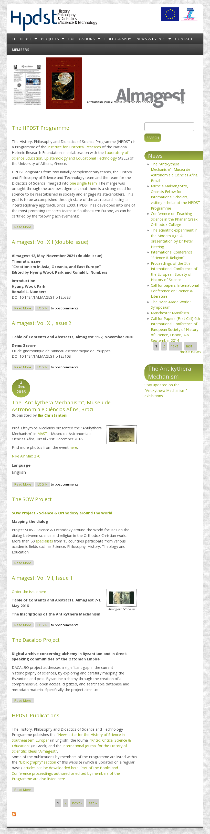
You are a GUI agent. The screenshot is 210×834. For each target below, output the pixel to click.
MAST (42, 433)
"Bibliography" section (37, 762)
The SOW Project (32, 499)
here (73, 447)
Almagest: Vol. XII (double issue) (50, 241)
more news (190, 352)
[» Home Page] (53, 30)
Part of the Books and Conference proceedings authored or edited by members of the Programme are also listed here (66, 773)
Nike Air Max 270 (26, 456)
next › (77, 803)
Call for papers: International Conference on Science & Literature (175, 291)
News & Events (151, 39)
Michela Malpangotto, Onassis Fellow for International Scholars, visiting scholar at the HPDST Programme (176, 197)
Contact (184, 39)
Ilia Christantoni (52, 415)
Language (21, 465)
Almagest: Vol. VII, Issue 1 (42, 577)
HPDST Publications (35, 715)
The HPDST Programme (40, 127)
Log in (42, 308)
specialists (44, 541)
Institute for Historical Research (74, 146)
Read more (24, 226)
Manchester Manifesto (170, 312)
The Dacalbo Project (36, 639)
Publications (81, 39)
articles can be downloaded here (51, 767)
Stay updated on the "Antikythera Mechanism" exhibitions (165, 390)
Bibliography (117, 39)
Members (20, 49)
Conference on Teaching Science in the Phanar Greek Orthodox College (174, 219)
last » (92, 803)
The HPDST (22, 39)
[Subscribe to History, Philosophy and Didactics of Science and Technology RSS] (14, 815)
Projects (50, 39)
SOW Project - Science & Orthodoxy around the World (62, 513)
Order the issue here (29, 591)
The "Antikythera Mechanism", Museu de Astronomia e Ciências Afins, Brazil (61, 406)
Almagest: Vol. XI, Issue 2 (41, 323)
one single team (83, 183)
